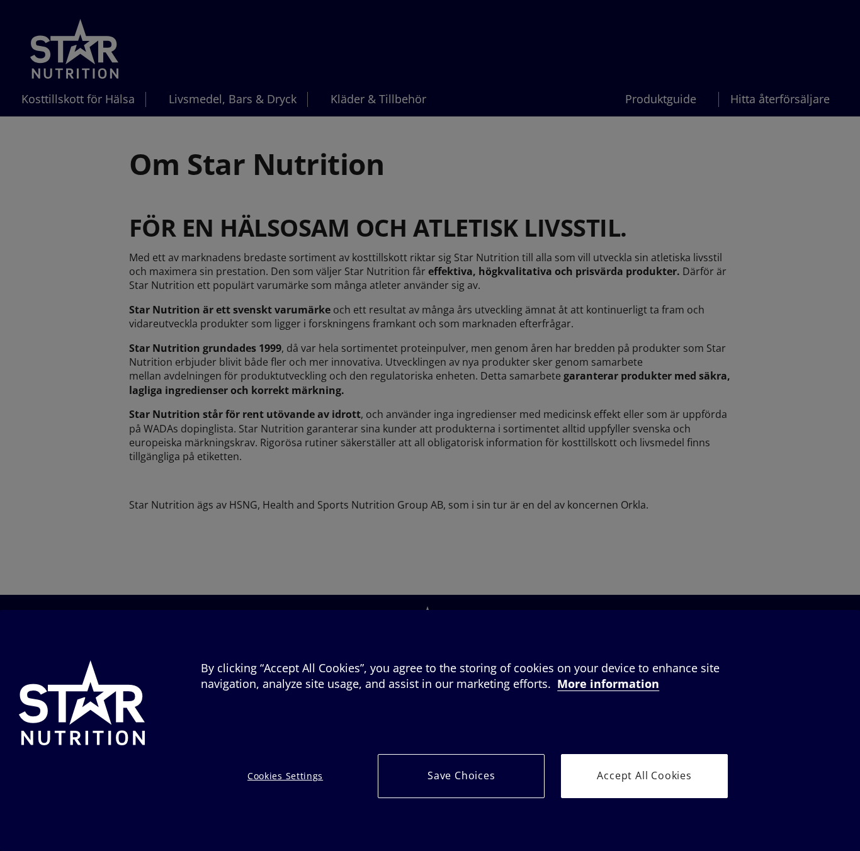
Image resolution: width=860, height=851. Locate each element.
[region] (430, 730)
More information (608, 683)
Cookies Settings (285, 776)
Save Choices (461, 775)
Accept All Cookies (644, 775)
